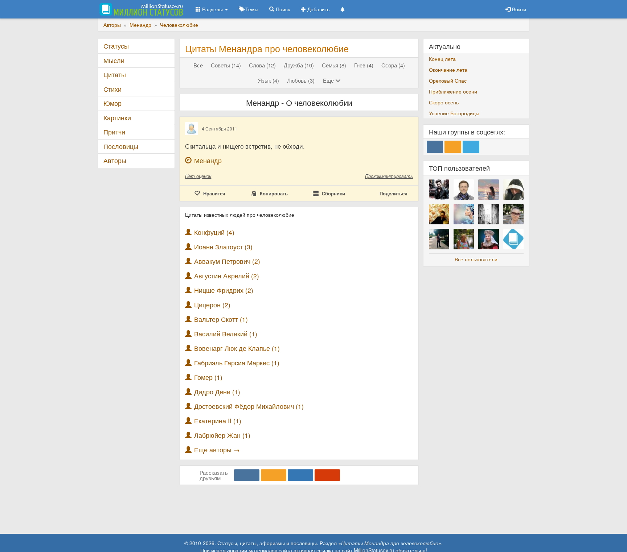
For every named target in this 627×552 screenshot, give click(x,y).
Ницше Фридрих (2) (223, 290)
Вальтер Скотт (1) (221, 319)
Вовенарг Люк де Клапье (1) (237, 348)
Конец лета (442, 58)
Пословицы (120, 146)
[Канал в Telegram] (471, 147)
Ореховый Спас (448, 80)
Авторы (114, 160)
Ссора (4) (393, 65)
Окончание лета (448, 69)
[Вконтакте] (246, 475)
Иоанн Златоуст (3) (223, 246)
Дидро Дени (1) (217, 391)
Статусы (116, 45)
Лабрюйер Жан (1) (222, 435)
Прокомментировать (389, 176)
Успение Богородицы (454, 113)
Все (198, 65)
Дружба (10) (299, 65)
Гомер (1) (208, 377)
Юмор (112, 103)
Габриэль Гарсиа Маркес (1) (236, 362)
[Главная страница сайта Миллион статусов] (140, 9)
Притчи (114, 131)
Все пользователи (476, 259)
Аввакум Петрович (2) (227, 261)
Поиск (282, 9)
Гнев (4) (363, 65)
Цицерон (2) (212, 304)
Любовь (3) (301, 80)
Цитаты (114, 74)
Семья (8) (334, 65)
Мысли (113, 60)
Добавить (317, 9)
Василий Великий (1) (225, 333)
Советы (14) (226, 65)
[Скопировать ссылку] (327, 475)
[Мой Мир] (300, 475)
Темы (251, 9)
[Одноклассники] (273, 475)
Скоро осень (444, 102)
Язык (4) (268, 80)
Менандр (208, 160)
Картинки (117, 117)
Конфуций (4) (214, 232)
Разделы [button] (212, 9)
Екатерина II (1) (217, 420)
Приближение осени (453, 91)
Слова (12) (262, 65)
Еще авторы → (217, 449)
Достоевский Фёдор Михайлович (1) (249, 406)
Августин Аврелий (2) (226, 275)
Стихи (112, 89)
